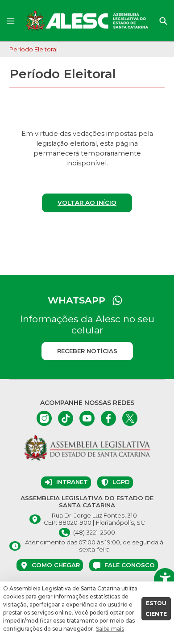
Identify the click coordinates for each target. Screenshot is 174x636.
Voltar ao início (87, 202)
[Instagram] (44, 418)
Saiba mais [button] (110, 628)
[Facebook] (108, 418)
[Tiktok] (65, 418)
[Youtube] (87, 418)
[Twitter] (129, 418)
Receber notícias (87, 350)
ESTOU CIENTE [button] (156, 608)
